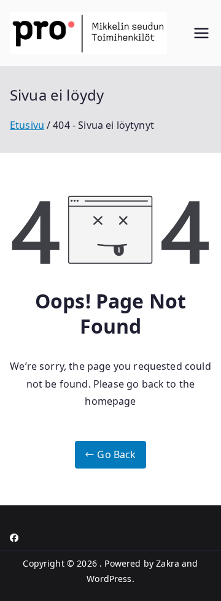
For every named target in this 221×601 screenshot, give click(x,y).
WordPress (109, 578)
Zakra (167, 563)
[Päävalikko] (201, 33)
